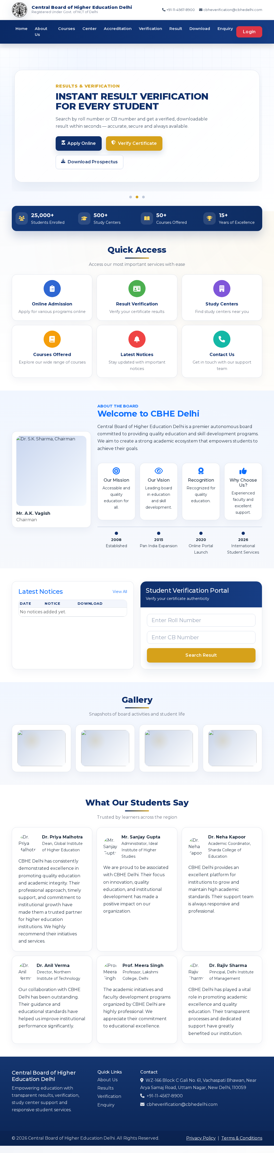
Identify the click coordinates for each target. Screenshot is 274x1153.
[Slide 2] (137, 197)
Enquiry (225, 28)
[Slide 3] (143, 197)
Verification (150, 28)
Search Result (201, 655)
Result (175, 28)
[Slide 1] (130, 197)
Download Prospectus (93, 161)
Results (105, 1088)
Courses (66, 28)
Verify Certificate (137, 143)
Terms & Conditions (241, 1138)
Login (249, 31)
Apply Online (81, 143)
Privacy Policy (201, 1138)
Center (89, 28)
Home (22, 28)
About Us (41, 31)
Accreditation (118, 28)
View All (120, 591)
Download (199, 28)
